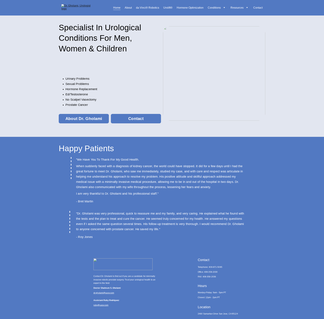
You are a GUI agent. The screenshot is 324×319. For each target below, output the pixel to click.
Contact (258, 7)
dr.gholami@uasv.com (103, 293)
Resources (237, 7)
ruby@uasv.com (101, 305)
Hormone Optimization (190, 7)
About (128, 7)
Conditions (214, 7)
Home (116, 7)
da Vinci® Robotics (147, 7)
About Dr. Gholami (83, 118)
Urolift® (167, 7)
